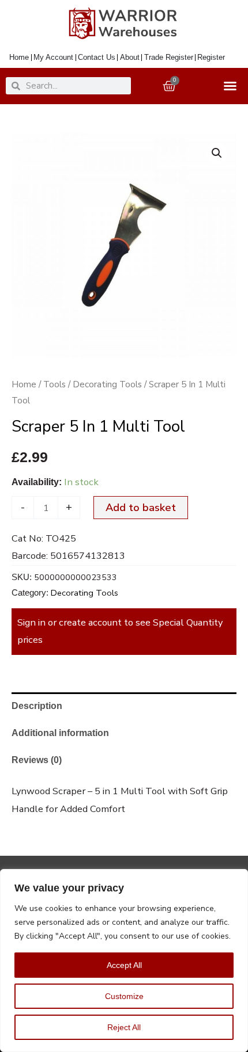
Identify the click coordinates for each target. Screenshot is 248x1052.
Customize (124, 996)
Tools (54, 384)
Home (24, 384)
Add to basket (141, 507)
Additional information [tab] (60, 732)
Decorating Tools (107, 384)
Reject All (124, 1027)
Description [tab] (37, 705)
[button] (216, 153)
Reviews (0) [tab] (37, 759)
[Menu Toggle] (232, 86)
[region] (124, 960)
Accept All (124, 965)
